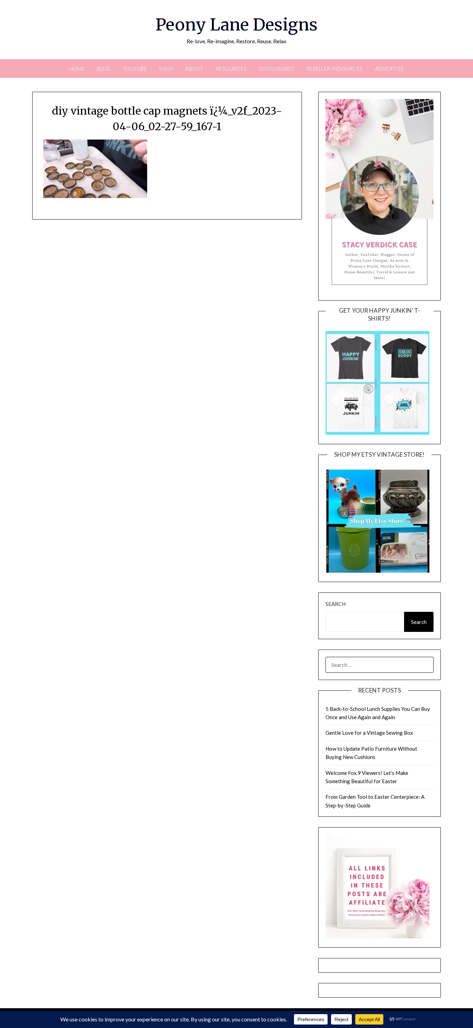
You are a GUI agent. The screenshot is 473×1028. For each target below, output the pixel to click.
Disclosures (276, 68)
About (194, 68)
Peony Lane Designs (236, 24)
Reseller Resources (334, 68)
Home (77, 68)
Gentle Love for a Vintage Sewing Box (369, 733)
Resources (231, 68)
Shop (166, 68)
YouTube (135, 68)
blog (104, 68)
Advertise (389, 68)
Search (335, 604)
